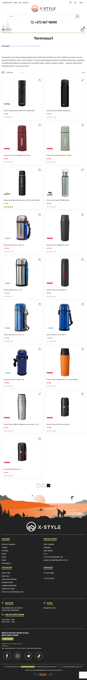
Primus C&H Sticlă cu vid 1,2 (12, 469)
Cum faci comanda (8, 544)
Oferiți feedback (7, 639)
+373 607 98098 (49, 573)
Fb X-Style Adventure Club (53, 557)
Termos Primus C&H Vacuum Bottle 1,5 (58, 424)
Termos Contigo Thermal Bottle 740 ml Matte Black (19, 110)
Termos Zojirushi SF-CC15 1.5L (13, 290)
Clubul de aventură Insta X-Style (56, 560)
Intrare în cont (7, 582)
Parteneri (47, 547)
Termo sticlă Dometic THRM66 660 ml (58, 200)
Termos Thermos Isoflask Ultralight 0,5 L (59, 110)
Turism (13, 46)
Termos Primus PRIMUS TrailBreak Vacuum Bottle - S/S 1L (21, 424)
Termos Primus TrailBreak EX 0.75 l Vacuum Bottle (62, 379)
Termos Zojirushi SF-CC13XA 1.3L (14, 245)
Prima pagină (5, 46)
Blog (19, 3)
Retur (4, 557)
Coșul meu (5, 576)
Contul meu (6, 573)
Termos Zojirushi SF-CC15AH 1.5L (14, 335)
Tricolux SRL (41, 670)
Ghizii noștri (48, 551)
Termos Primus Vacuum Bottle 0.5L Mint (59, 155)
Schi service (6, 563)
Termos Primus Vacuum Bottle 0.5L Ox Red (17, 155)
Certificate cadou (8, 589)
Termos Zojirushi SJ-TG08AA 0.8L (14, 379)
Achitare (5, 551)
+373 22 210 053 (49, 578)
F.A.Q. (45, 554)
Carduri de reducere (9, 585)
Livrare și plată (7, 3)
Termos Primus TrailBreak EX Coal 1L (58, 245)
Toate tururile (49, 544)
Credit (4, 554)
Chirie (15, 3)
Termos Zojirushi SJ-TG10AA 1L (56, 335)
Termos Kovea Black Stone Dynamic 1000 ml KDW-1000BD (22, 200)
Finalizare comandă (9, 579)
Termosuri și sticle (21, 46)
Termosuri (31, 46)
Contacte (25, 3)
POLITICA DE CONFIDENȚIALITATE (12, 592)
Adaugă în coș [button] (39, 80)
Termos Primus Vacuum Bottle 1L (57, 290)
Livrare (4, 547)
